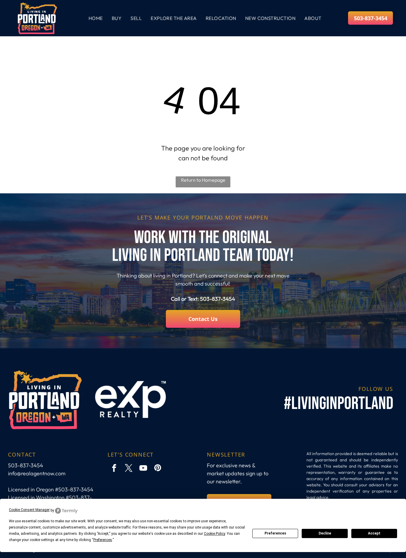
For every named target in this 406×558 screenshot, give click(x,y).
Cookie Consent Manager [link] (29, 510)
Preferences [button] (102, 540)
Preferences (275, 533)
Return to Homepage (203, 180)
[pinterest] (157, 468)
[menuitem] (95, 18)
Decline (325, 533)
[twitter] (128, 468)
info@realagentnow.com (36, 473)
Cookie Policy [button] (214, 534)
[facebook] (114, 468)
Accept (374, 533)
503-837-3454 (217, 298)
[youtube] (143, 468)
